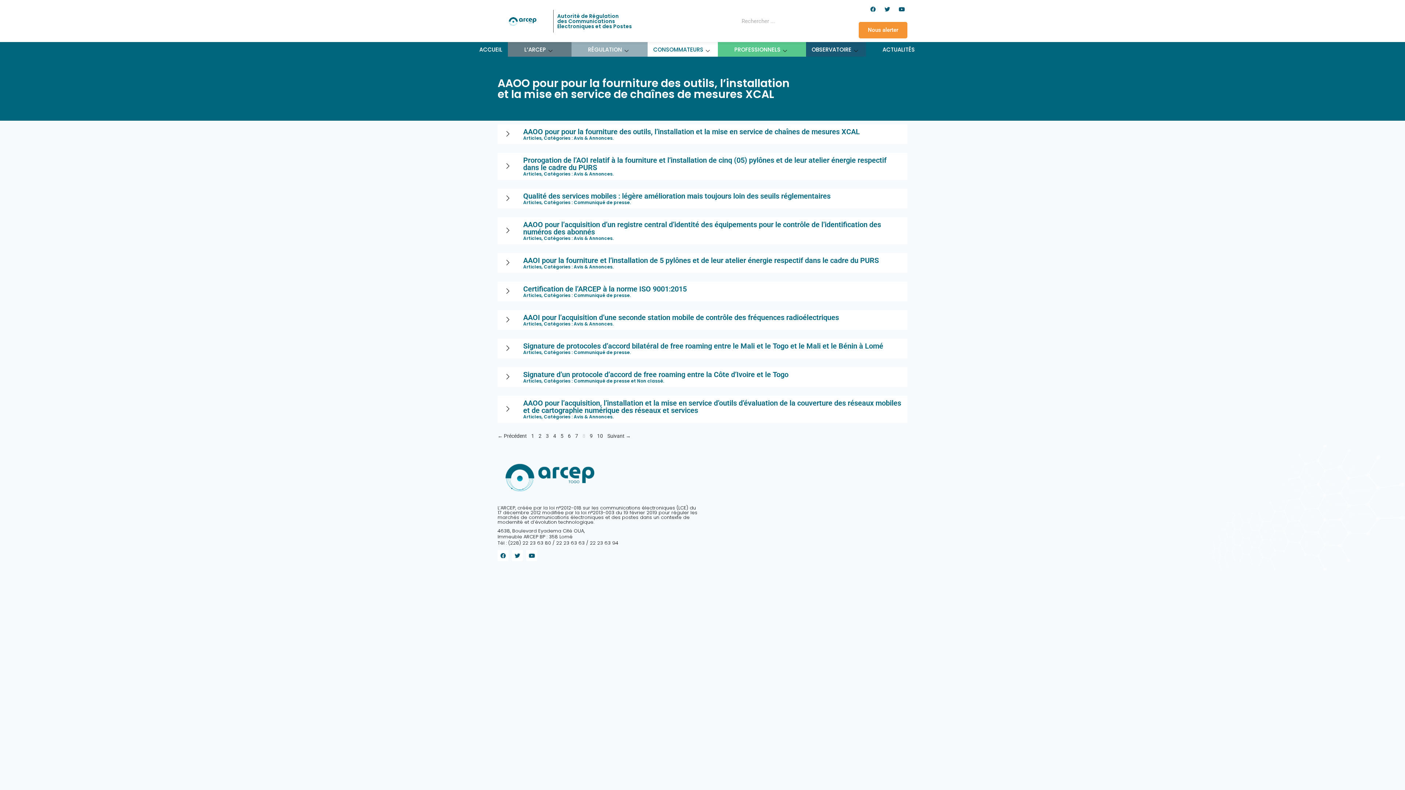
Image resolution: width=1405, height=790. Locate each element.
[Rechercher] (806, 21)
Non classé (650, 381)
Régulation (605, 49)
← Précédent (512, 436)
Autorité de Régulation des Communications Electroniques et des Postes (594, 21)
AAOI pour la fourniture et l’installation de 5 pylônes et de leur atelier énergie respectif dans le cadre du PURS (701, 260)
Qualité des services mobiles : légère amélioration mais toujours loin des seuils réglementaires (677, 196)
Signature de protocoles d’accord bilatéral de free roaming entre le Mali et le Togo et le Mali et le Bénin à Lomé (703, 346)
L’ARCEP (535, 49)
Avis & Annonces (593, 138)
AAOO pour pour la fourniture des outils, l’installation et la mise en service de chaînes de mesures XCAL (691, 131)
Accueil (490, 49)
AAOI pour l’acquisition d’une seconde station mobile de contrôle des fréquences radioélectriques (681, 317)
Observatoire (831, 49)
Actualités (899, 49)
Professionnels (757, 49)
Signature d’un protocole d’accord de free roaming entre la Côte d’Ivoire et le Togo (655, 374)
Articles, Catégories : (548, 138)
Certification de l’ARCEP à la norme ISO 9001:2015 (605, 289)
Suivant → (619, 436)
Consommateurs (678, 49)
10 (600, 435)
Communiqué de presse (602, 202)
